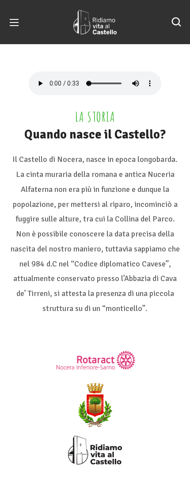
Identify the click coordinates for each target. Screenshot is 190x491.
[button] (176, 22)
